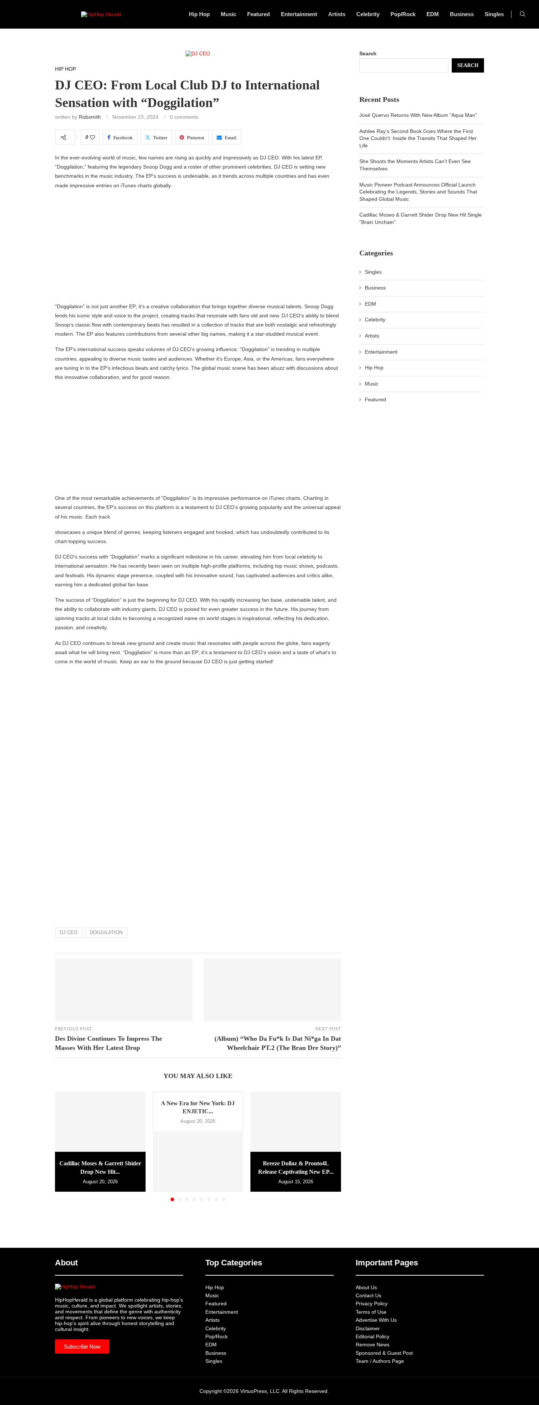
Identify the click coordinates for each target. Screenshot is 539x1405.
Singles (494, 14)
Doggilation (106, 932)
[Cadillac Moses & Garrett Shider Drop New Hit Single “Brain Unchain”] (100, 1122)
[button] (65, 1146)
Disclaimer (368, 1328)
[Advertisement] (198, 247)
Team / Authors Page (380, 1361)
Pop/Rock (402, 14)
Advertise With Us (376, 1320)
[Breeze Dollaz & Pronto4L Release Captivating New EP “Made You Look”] (295, 1122)
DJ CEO (68, 932)
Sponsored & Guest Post (384, 1353)
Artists (336, 14)
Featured (258, 14)
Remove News (372, 1344)
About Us (366, 1287)
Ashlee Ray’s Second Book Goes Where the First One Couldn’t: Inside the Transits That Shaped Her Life (418, 138)
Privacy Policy (372, 1303)
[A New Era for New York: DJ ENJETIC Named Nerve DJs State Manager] (198, 1161)
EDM (432, 14)
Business (462, 14)
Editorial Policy (372, 1336)
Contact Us (368, 1295)
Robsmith (90, 117)
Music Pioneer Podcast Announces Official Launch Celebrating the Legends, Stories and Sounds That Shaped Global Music (418, 192)
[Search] (522, 14)
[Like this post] (92, 137)
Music (228, 14)
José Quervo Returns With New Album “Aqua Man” (418, 115)
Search (368, 53)
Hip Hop (199, 14)
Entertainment (299, 14)
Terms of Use (371, 1312)
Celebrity (368, 14)
